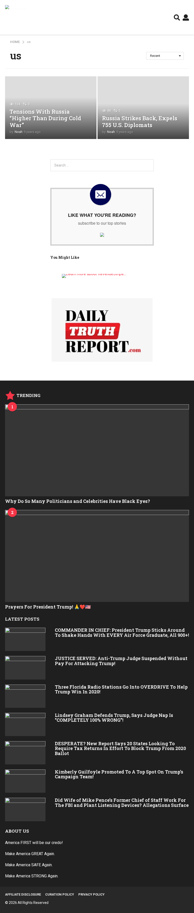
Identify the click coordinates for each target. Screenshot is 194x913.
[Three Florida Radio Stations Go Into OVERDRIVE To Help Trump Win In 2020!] (25, 696)
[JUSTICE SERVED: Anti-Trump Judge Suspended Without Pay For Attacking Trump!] (25, 667)
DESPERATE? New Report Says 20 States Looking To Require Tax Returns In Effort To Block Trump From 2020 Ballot (120, 748)
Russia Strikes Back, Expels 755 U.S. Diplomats (139, 121)
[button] (177, 17)
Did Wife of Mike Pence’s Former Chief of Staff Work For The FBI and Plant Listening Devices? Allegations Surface (122, 802)
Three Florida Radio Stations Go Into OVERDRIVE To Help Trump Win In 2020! (121, 689)
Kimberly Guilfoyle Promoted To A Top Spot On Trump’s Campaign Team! (119, 774)
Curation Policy (59, 894)
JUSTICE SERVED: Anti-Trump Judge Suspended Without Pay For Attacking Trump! (121, 660)
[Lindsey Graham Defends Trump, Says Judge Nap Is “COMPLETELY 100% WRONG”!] (25, 724)
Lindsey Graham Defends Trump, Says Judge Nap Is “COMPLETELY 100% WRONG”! (114, 717)
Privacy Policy (91, 894)
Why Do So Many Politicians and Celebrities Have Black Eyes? (77, 501)
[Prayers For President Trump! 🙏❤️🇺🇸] (97, 556)
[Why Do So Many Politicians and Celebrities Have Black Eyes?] (97, 450)
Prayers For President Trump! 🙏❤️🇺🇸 (48, 607)
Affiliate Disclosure (23, 894)
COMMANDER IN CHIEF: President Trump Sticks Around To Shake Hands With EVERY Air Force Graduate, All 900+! (122, 632)
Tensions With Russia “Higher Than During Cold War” (45, 118)
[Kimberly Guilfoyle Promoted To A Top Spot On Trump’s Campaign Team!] (25, 781)
